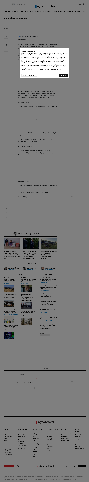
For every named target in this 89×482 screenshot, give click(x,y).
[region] (44, 63)
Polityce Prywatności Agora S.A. (54, 69)
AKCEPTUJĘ (63, 75)
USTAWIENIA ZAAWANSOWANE (29, 75)
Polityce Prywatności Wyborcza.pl (40, 69)
